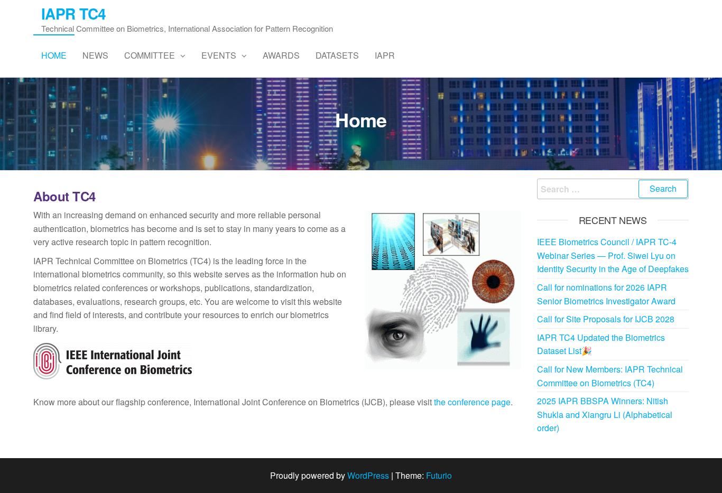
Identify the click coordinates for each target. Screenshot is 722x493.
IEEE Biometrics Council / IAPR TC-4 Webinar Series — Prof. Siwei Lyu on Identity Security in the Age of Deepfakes (613, 255)
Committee (149, 55)
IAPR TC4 (73, 13)
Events (218, 55)
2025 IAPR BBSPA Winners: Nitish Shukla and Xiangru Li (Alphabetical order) (604, 414)
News (95, 55)
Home (54, 55)
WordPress (368, 475)
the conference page (472, 402)
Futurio (439, 475)
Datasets (337, 55)
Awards (281, 55)
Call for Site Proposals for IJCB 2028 (605, 319)
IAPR (385, 55)
